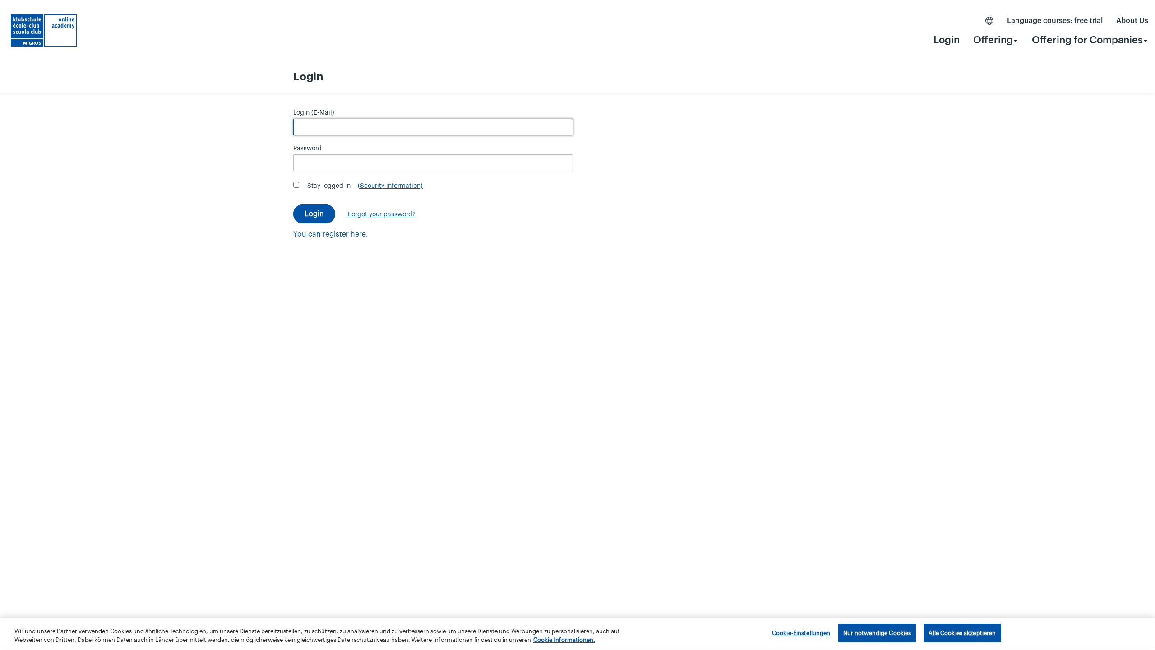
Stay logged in (329, 186)
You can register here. (330, 234)
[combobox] (995, 40)
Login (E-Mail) (313, 113)
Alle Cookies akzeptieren (962, 633)
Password (307, 148)
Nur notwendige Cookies (877, 633)
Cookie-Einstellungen (801, 633)
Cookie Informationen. (564, 640)
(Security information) (390, 186)
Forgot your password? (381, 214)
